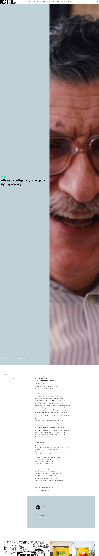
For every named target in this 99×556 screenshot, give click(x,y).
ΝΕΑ (62, 1)
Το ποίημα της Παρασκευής (10, 381)
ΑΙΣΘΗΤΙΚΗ (33, 1)
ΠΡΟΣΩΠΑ (43, 1)
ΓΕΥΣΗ (71, 1)
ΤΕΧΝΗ (29, 1)
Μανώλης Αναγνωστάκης (9, 378)
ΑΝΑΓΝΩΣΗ (39, 1)
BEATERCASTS (57, 1)
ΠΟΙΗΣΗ (3, 177)
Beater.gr (3, 359)
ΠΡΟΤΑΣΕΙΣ (48, 1)
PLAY (53, 1)
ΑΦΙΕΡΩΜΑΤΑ (66, 1)
